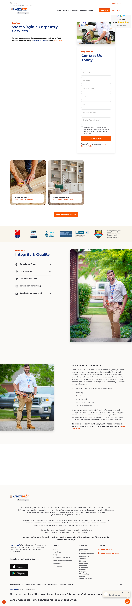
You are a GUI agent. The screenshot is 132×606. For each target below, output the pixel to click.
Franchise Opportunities (62, 560)
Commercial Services (84, 557)
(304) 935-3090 (40, 40)
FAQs (55, 555)
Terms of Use (41, 584)
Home (59, 10)
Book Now (58, 40)
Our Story (57, 552)
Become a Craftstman (61, 557)
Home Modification (86, 554)
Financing (92, 10)
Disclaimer (62, 584)
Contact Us (57, 566)
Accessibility (52, 584)
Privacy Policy (30, 584)
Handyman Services (83, 550)
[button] (67, 10)
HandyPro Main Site (16, 584)
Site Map (71, 584)
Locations (83, 10)
